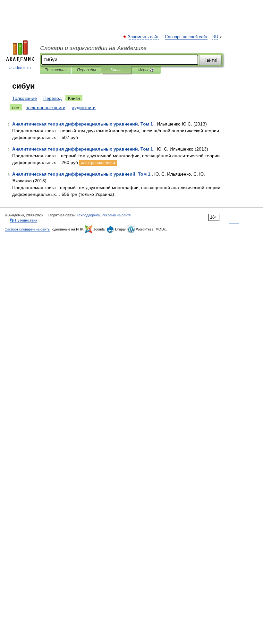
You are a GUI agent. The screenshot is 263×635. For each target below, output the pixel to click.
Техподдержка (88, 215)
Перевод (52, 98)
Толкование (24, 98)
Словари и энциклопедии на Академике (93, 48)
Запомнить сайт (144, 37)
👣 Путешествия (23, 220)
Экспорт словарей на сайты (27, 229)
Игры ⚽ (146, 70)
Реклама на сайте (116, 215)
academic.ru (20, 67)
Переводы (86, 70)
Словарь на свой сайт (186, 37)
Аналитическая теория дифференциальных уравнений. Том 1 (82, 123)
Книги (116, 70)
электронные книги (45, 107)
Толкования (55, 70)
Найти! (210, 60)
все (15, 107)
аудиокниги (84, 107)
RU (215, 37)
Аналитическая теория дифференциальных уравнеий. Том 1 (81, 174)
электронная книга (98, 163)
